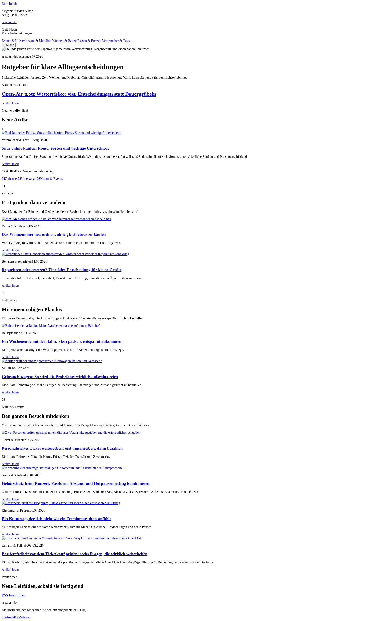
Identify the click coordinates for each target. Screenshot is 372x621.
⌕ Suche (8, 45)
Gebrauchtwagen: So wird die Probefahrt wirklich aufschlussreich (60, 376)
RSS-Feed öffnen (13, 595)
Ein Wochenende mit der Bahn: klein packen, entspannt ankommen (61, 341)
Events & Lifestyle (14, 40)
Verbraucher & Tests (116, 40)
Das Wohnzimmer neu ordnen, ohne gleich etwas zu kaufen (54, 234)
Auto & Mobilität (39, 40)
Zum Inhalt (9, 3)
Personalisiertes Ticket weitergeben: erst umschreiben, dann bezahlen (62, 448)
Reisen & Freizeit (89, 40)
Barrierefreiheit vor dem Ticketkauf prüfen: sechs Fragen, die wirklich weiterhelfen (74, 554)
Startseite (8, 617)
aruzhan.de (9, 22)
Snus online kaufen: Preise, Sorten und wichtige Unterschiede (55, 148)
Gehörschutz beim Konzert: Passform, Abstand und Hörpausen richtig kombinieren (75, 483)
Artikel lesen (10, 103)
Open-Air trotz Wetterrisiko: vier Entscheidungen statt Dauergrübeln (79, 94)
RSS (17, 617)
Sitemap (25, 617)
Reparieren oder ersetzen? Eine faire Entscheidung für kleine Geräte (61, 269)
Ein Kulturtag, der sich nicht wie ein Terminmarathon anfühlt (56, 518)
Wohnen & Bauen (64, 40)
